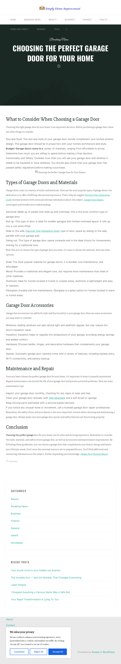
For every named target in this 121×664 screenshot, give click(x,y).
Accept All (58, 651)
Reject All (38, 651)
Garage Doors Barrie (93, 200)
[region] (38, 642)
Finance (15, 520)
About (9, 619)
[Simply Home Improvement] (60, 7)
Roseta (95, 652)
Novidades (17, 542)
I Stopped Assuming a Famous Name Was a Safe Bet (40, 592)
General (15, 528)
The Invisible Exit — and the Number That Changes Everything (46, 577)
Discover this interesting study (43, 230)
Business (16, 513)
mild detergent (57, 398)
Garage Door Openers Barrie (93, 454)
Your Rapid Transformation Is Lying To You (35, 599)
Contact (10, 625)
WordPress (109, 652)
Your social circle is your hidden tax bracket (35, 570)
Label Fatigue (18, 584)
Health (14, 535)
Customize (19, 651)
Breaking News (58, 39)
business (13, 461)
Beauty (15, 498)
